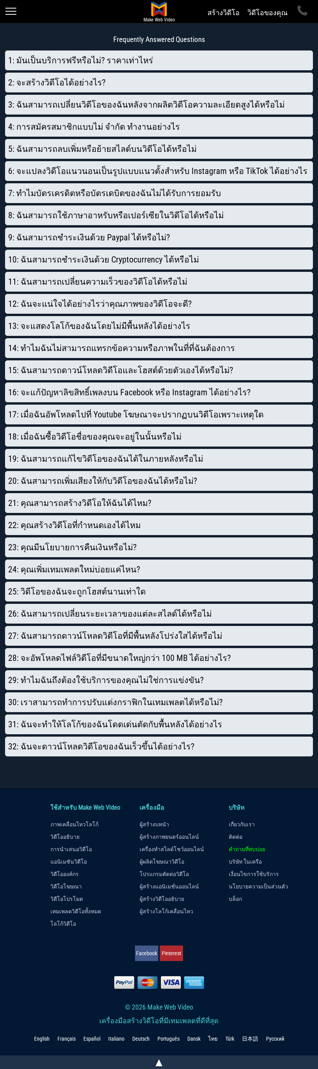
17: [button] (136, 414)
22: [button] (74, 525)
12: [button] (100, 304)
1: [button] (80, 60)
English (42, 1039)
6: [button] (158, 171)
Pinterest (171, 953)
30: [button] (115, 702)
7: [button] (114, 193)
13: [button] (99, 326)
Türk (229, 1039)
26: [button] (110, 614)
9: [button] (89, 237)
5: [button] (102, 149)
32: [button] (101, 746)
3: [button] (146, 105)
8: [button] (116, 215)
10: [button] (103, 259)
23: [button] (72, 547)
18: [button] (94, 437)
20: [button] (102, 481)
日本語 (250, 1039)
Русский (275, 1039)
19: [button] (105, 459)
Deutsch (141, 1039)
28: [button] (119, 658)
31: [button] (115, 724)
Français (66, 1039)
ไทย (213, 1039)
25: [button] (77, 591)
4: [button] (94, 127)
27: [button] (115, 636)
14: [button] (121, 348)
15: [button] (120, 370)
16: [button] (129, 392)
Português (168, 1039)
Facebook (146, 953)
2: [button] (56, 82)
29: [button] (106, 680)
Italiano (116, 1039)
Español (91, 1039)
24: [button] (74, 569)
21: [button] (79, 503)
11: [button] (97, 282)
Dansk (193, 1039)
